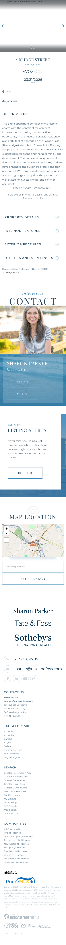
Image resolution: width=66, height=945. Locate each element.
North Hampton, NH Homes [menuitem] (19, 836)
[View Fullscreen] (6, 540)
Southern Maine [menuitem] (12, 795)
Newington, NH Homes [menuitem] (16, 858)
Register (25, 472)
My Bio (22, 394)
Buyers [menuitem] (8, 742)
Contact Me (22, 382)
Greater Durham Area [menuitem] (15, 787)
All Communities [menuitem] (13, 829)
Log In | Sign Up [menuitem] (12, 757)
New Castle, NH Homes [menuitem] (16, 843)
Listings (14, 269)
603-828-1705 (20, 369)
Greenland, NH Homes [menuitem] (16, 862)
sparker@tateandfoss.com (38, 669)
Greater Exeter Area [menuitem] (14, 780)
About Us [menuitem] (9, 731)
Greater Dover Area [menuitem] (14, 784)
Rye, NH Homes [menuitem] (12, 832)
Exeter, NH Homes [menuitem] (13, 855)
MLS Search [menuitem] (10, 806)
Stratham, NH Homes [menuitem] (15, 851)
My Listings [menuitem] (10, 798)
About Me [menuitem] (9, 735)
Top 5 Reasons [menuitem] (11, 753)
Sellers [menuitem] (7, 746)
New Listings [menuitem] (11, 802)
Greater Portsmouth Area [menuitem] (17, 773)
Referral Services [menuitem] (13, 750)
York (28, 269)
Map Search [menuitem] (10, 809)
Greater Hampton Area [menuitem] (16, 776)
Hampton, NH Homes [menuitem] (15, 847)
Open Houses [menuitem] (11, 813)
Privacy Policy (13, 933)
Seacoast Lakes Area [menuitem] (15, 791)
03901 (45, 269)
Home (5, 269)
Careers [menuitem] (8, 738)
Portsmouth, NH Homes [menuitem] (17, 840)
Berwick (36, 269)
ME (22, 269)
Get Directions (33, 579)
